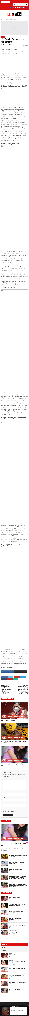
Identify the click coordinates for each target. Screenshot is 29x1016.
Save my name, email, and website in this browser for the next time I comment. (14, 810)
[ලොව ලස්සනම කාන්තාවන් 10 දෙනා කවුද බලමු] (4, 926)
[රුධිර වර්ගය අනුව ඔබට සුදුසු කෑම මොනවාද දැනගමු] (4, 919)
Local (2, 842)
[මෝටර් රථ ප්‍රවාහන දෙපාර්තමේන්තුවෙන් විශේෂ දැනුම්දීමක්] (14, 731)
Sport (13, 923)
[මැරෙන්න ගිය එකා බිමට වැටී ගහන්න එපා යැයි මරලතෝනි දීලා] (4, 863)
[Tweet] (21, 671)
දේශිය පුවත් (11, 896)
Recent (4, 947)
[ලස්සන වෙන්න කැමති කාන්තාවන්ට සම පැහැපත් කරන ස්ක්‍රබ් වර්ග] (4, 905)
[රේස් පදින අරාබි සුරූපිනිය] (4, 932)
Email (4, 797)
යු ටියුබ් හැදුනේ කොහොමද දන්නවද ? (17, 911)
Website (4, 803)
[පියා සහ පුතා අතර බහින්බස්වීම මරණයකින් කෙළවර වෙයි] (4, 856)
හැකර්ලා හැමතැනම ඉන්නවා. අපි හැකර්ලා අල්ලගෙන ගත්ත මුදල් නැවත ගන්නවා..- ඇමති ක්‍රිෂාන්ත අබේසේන (18, 885)
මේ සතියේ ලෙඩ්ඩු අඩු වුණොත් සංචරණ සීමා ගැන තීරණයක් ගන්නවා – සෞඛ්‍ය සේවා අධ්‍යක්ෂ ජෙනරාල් (23, 690)
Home (2, 19)
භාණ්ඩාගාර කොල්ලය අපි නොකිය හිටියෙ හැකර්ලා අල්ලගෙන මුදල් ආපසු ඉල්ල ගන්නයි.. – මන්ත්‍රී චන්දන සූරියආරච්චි (17, 877)
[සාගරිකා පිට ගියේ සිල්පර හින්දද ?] (4, 870)
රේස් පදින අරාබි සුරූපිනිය (14, 932)
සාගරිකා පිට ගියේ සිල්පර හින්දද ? (16, 869)
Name (4, 792)
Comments (5, 950)
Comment (5, 779)
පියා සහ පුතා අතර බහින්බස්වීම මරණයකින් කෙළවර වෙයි (17, 2)
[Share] (7, 671)
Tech (5, 19)
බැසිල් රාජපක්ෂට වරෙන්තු (8, 720)
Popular (4, 944)
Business (11, 960)
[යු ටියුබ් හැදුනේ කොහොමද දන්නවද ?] (4, 912)
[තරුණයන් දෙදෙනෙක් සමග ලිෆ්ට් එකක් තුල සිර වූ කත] (14, 754)
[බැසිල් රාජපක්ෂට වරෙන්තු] (14, 710)
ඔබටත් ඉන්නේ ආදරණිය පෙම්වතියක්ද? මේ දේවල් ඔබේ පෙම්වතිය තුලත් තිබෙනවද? (6, 690)
